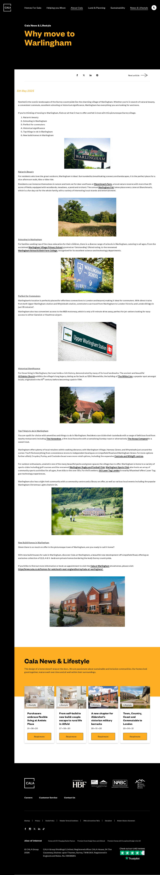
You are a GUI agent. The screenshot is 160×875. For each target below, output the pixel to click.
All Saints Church (26, 376)
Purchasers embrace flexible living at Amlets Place (37, 718)
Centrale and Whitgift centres (128, 456)
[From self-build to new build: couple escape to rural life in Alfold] (71, 697)
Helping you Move (56, 7)
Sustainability (118, 7)
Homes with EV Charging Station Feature (61, 841)
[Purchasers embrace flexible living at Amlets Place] (39, 697)
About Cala (77, 7)
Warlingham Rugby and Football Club (87, 467)
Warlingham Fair (106, 187)
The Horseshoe (53, 438)
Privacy (37, 821)
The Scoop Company (138, 438)
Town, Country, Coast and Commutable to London (132, 718)
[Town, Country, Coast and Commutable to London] (135, 697)
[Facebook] (25, 829)
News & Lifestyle (139, 7)
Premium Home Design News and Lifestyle (91, 841)
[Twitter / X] (35, 829)
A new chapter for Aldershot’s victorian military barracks (102, 718)
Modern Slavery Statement (126, 821)
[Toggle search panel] (7, 430)
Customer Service (48, 797)
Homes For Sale (32, 7)
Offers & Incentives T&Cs (92, 821)
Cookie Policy (50, 821)
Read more (39, 736)
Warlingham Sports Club (117, 467)
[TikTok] (44, 829)
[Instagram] (30, 829)
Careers (28, 797)
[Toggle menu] (7, 446)
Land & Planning (96, 7)
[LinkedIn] (39, 829)
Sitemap (27, 821)
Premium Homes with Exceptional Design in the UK (124, 841)
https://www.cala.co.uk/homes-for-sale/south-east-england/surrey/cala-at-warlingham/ (60, 569)
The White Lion (125, 376)
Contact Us (69, 797)
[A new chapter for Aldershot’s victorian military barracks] (103, 697)
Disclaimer (108, 821)
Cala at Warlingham (100, 565)
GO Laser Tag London (109, 470)
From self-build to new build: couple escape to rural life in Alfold (70, 718)
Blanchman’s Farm (103, 183)
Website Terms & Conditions (69, 821)
